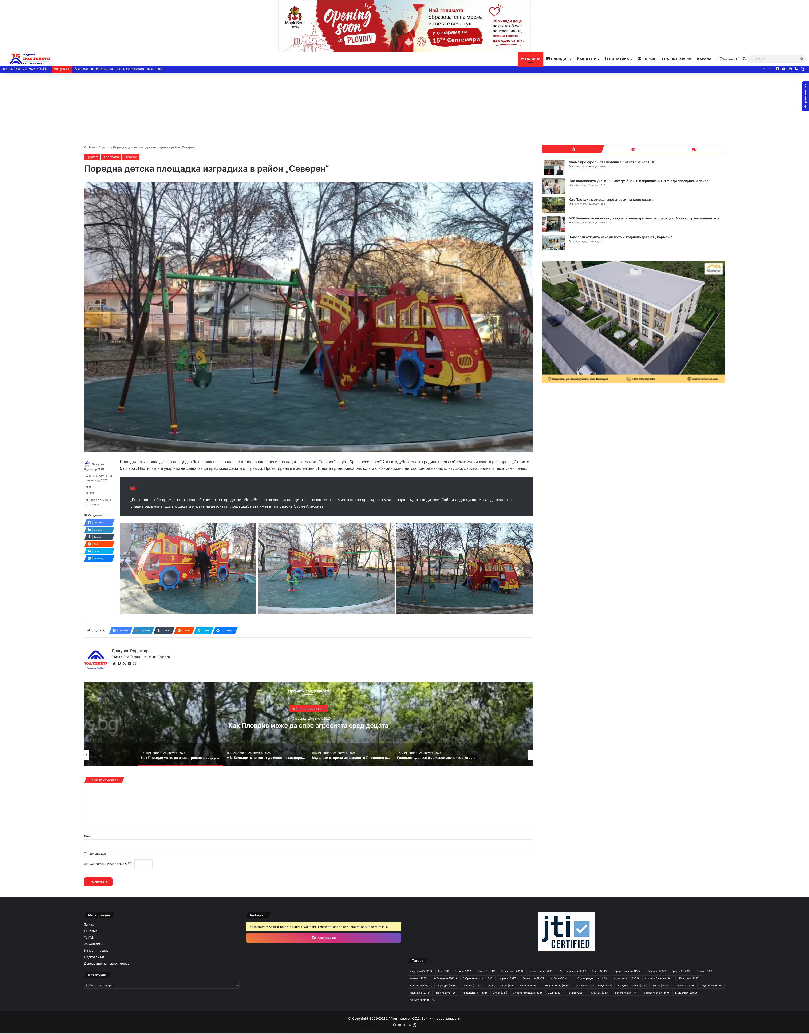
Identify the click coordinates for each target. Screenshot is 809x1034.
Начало (92, 147)
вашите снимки (423, 999)
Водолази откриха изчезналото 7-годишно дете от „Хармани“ (621, 237)
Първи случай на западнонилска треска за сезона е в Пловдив (120, 68)
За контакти (93, 944)
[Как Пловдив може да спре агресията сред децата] (553, 205)
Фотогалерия (626, 992)
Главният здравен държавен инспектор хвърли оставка (308, 725)
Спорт (500, 992)
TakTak (89, 937)
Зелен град (533, 978)
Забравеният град (478, 978)
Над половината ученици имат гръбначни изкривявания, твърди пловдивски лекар (639, 181)
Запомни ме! (96, 854)
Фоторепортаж (656, 992)
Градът (105, 147)
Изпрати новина (96, 950)
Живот (418, 978)
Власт (600, 971)
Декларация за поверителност (107, 964)
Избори (559, 978)
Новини (532, 59)
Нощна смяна (557, 985)
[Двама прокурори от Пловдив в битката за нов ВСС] (553, 167)
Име (87, 836)
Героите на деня (627, 971)
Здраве (649, 59)
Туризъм (600, 992)
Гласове (656, 971)
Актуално (421, 971)
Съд (554, 992)
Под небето (711, 985)
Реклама (90, 931)
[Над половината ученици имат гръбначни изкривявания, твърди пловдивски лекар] (553, 186)
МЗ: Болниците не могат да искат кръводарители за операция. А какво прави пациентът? (644, 218)
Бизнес (463, 971)
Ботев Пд (486, 971)
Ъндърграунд (686, 992)
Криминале (421, 985)
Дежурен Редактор (130, 651)
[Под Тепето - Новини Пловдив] (29, 58)
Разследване (474, 992)
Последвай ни (325, 938)
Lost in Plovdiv (676, 59)
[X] (124, 663)
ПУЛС (661, 985)
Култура (447, 985)
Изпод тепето (626, 978)
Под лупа (684, 985)
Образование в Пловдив (594, 985)
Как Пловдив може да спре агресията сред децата (611, 199)
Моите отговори (501, 985)
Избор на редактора (591, 978)
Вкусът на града (572, 971)
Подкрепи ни (94, 957)
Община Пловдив (632, 985)
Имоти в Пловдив (659, 978)
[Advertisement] (404, 109)
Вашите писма (541, 971)
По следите (446, 992)
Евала (704, 971)
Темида (576, 992)
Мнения (472, 985)
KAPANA (704, 59)
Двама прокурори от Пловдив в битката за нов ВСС (612, 162)
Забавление (445, 978)
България (308, 708)
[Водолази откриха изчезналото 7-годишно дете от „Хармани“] (553, 242)
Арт (443, 971)
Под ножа (420, 992)
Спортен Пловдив (527, 992)
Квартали (111, 157)
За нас (89, 924)
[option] (308, 724)
